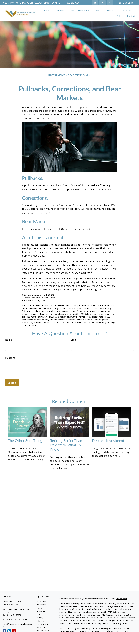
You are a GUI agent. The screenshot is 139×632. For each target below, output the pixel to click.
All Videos (41, 627)
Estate (39, 608)
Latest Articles (43, 624)
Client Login (128, 2)
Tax (38, 614)
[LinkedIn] (95, 2)
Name (8, 339)
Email (74, 339)
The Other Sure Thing (25, 441)
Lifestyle (40, 621)
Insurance (41, 611)
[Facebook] (110, 2)
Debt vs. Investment (108, 441)
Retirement (42, 601)
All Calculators (43, 630)
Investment (42, 604)
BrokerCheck (121, 598)
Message (10, 357)
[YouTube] (102, 2)
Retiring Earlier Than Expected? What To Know (66, 445)
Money (40, 617)
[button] (46, 10)
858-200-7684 (73, 2)
